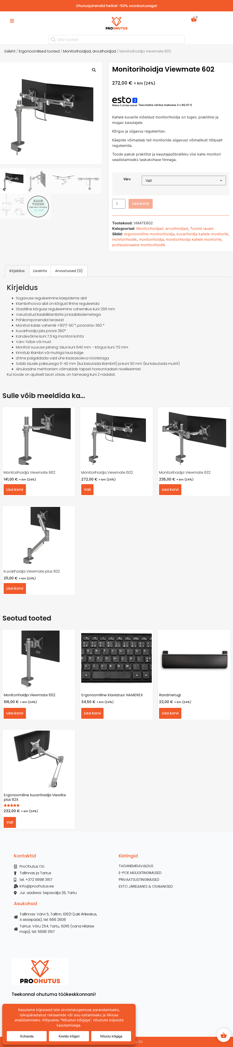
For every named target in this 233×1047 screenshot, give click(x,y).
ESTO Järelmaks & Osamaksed (146, 886)
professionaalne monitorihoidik (138, 245)
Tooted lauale (201, 228)
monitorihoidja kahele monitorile (193, 239)
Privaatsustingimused (139, 879)
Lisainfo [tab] (40, 270)
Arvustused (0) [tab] (69, 270)
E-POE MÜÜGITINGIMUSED (140, 873)
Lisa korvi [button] (14, 489)
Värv (127, 179)
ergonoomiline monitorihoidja (149, 234)
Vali (87, 489)
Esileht (10, 51)
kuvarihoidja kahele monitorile (202, 234)
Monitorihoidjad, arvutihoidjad (89, 51)
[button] (94, 70)
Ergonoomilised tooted (39, 51)
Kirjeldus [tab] (17, 270)
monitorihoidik (124, 239)
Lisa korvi (140, 203)
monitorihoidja (151, 239)
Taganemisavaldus (136, 866)
